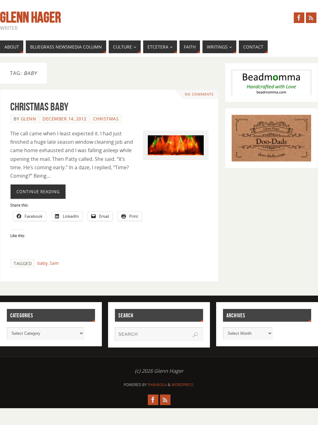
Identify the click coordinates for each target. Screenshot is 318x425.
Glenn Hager (30, 17)
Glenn (28, 119)
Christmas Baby (39, 106)
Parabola (157, 384)
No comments (199, 94)
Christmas (106, 119)
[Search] (195, 335)
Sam (54, 263)
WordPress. (182, 384)
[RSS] (311, 17)
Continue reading (38, 191)
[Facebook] (299, 17)
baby (42, 263)
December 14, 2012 (65, 119)
